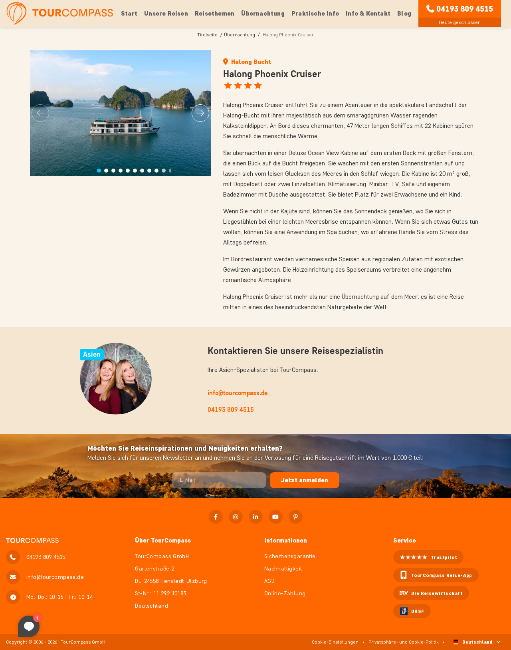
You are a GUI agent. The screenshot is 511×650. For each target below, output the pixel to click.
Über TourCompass (163, 540)
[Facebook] (216, 517)
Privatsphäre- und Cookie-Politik (403, 642)
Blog (404, 13)
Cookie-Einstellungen (335, 642)
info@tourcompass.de (237, 393)
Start (129, 13)
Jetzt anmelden (304, 480)
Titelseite (207, 35)
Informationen (285, 540)
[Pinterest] (296, 517)
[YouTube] (276, 517)
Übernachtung (239, 35)
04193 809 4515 (464, 9)
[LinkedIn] (256, 517)
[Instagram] (236, 517)
